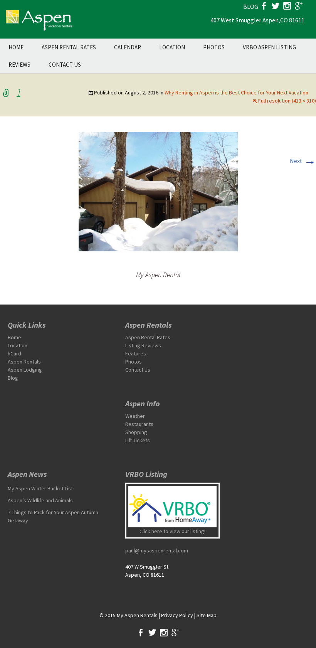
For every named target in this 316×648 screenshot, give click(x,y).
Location (172, 47)
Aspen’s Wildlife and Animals (40, 500)
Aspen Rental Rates (69, 47)
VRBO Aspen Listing (269, 47)
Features (135, 353)
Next (303, 161)
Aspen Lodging (25, 369)
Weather (135, 415)
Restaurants (139, 424)
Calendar (127, 47)
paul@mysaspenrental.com (156, 550)
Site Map (207, 615)
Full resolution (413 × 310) (287, 100)
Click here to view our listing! (172, 531)
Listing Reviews (143, 345)
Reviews (19, 64)
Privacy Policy (177, 615)
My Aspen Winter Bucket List (40, 488)
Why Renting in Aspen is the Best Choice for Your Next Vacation (236, 92)
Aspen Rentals (24, 361)
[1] (158, 191)
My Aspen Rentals (137, 615)
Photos (214, 47)
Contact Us (65, 64)
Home (16, 47)
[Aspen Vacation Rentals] (38, 19)
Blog (13, 377)
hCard (14, 353)
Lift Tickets (137, 440)
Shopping (136, 432)
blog (250, 6)
